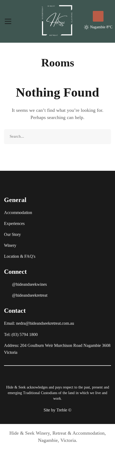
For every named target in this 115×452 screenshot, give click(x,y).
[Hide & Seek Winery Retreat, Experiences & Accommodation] (57, 20)
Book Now (98, 16)
